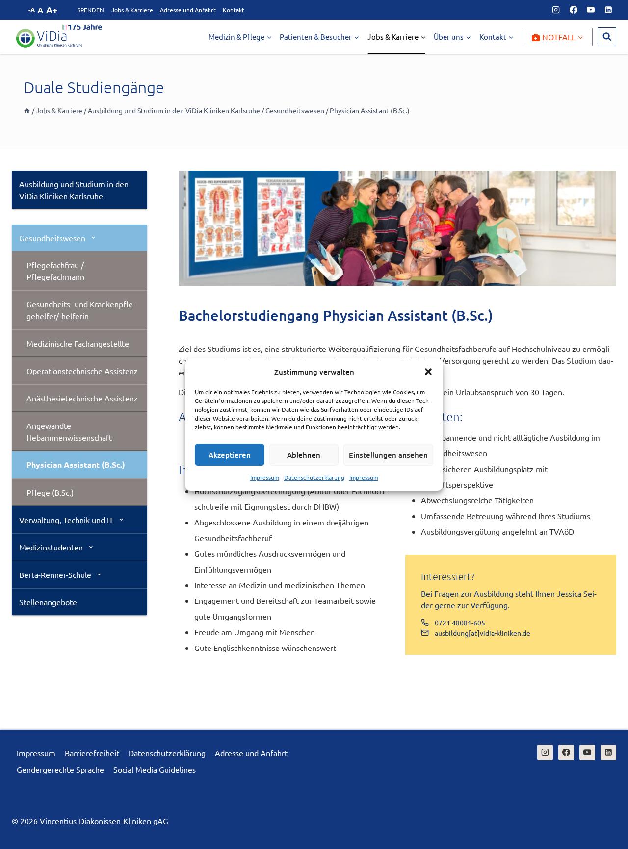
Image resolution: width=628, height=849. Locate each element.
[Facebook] (573, 10)
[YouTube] (591, 10)
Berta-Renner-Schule (55, 574)
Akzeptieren (230, 455)
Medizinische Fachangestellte (77, 343)
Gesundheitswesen (52, 238)
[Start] (27, 110)
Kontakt (233, 10)
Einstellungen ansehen (388, 455)
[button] (428, 371)
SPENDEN (91, 10)
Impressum (264, 477)
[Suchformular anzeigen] (607, 36)
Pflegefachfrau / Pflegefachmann (55, 270)
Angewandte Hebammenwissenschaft (69, 431)
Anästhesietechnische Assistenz (82, 398)
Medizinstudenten (51, 547)
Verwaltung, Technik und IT (66, 519)
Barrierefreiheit (92, 753)
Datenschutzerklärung (314, 477)
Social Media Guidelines (154, 769)
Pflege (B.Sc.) (50, 492)
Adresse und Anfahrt (188, 10)
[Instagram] (556, 10)
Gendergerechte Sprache (60, 769)
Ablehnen (303, 455)
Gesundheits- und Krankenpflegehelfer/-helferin (80, 310)
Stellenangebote (48, 602)
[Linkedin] (608, 10)
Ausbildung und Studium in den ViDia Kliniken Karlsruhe (74, 189)
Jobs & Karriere (132, 10)
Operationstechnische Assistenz (82, 370)
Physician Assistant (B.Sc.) (75, 464)
